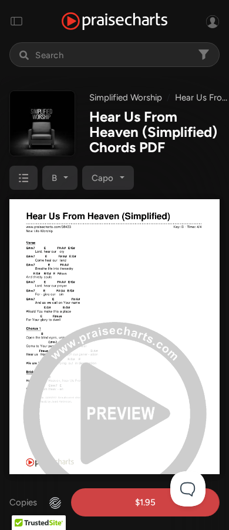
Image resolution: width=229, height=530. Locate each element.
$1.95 (145, 502)
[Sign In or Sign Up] (213, 21)
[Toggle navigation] (16, 21)
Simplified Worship (125, 97)
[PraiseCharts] (114, 21)
